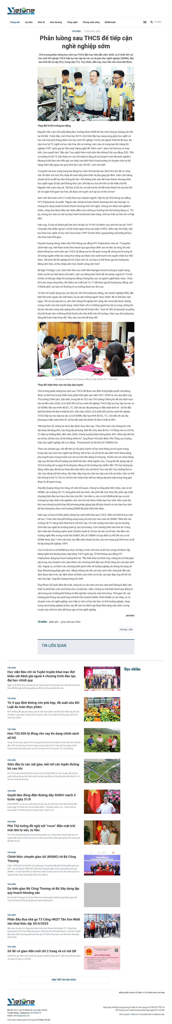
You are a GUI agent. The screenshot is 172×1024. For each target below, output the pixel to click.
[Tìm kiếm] (151, 22)
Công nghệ (72, 22)
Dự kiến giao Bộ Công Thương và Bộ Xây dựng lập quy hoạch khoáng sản (43, 891)
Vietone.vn (135, 1014)
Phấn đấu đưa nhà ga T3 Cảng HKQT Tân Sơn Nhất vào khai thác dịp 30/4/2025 (43, 921)
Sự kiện (29, 22)
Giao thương (56, 22)
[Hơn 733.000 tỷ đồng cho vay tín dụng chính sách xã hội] (102, 740)
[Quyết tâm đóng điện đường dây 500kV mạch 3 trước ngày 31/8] (102, 802)
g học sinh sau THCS (70, 621)
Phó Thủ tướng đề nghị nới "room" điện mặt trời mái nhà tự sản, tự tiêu (41, 828)
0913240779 (35, 1013)
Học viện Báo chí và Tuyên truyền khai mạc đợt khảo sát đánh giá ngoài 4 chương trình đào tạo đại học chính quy (41, 676)
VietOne (21, 11)
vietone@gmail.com (21, 1016)
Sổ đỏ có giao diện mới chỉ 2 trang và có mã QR (41, 951)
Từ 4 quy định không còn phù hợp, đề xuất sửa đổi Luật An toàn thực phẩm (43, 705)
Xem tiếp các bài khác (64, 979)
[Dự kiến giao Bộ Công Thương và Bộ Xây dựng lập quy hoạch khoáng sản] (102, 895)
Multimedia (110, 22)
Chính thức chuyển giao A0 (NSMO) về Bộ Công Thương (41, 859)
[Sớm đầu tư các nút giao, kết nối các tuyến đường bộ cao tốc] (102, 771)
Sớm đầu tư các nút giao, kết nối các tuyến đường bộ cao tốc (43, 766)
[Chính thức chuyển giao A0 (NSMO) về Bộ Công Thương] (102, 863)
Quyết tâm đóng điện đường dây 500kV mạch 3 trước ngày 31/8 (41, 797)
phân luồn (54, 621)
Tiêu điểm (76, 31)
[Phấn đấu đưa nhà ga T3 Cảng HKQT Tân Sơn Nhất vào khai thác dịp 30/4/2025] (102, 926)
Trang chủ (15, 22)
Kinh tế (41, 22)
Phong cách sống (91, 22)
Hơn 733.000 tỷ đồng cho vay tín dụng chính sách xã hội (43, 736)
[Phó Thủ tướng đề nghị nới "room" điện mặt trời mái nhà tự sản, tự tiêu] (102, 832)
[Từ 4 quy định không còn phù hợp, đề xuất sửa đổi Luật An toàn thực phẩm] (102, 709)
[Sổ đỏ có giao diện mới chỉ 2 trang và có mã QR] (102, 957)
